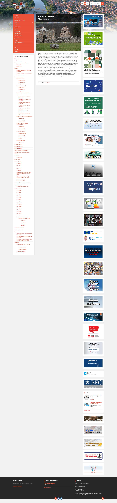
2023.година (19, 170)
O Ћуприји (17, 17)
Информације (46, 19)
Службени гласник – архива (22, 216)
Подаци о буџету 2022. (21, 179)
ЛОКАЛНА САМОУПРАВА (19, 20)
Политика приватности (17, 486)
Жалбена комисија (18, 60)
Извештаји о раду (22, 80)
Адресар (16, 47)
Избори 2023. (19, 66)
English (16, 51)
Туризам (93, 408)
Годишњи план (21, 87)
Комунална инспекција (21, 131)
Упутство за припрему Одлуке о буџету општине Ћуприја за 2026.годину (24, 240)
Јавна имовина (18, 35)
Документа (17, 31)
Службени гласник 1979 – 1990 (24, 218)
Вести (15, 24)
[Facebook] (58, 498)
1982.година (23, 225)
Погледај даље (87, 410)
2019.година (19, 163)
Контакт (16, 49)
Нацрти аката (17, 159)
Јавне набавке (17, 33)
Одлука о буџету (17, 161)
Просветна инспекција (21, 140)
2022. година (19, 208)
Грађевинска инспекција (21, 85)
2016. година (19, 197)
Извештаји (16, 68)
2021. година (19, 206)
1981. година (23, 223)
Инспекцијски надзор (18, 77)
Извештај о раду (22, 89)
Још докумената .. (47, 487)
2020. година (19, 204)
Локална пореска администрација (21, 150)
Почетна (40, 19)
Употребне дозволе (22, 249)
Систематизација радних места (22, 186)
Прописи (20, 138)
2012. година (19, 190)
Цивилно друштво (19, 42)
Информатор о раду (18, 146)
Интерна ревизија (17, 144)
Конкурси (16, 40)
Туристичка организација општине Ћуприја (96, 403)
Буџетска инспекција (21, 78)
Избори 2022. (19, 64)
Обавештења (17, 26)
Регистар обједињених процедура (23, 244)
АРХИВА (16, 44)
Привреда (16, 22)
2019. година (19, 202)
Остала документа (18, 184)
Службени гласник (18, 188)
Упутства (16, 231)
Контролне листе (22, 82)
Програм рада (21, 84)
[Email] (56, 498)
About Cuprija (47, 82)
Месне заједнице (17, 155)
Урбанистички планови (21, 251)
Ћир (85, 3)
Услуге (16, 29)
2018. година (19, 201)
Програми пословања (21, 74)
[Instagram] (61, 498)
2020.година (19, 165)
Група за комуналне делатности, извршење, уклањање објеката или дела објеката (24, 93)
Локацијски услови (22, 247)
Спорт (92, 399)
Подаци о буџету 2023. (21, 180)
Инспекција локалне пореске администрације (22, 124)
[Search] (102, 3)
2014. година (19, 194)
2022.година (19, 168)
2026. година (19, 215)
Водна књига (17, 58)
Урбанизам (16, 242)
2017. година (19, 199)
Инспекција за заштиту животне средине (24, 116)
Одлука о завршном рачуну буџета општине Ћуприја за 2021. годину (23, 177)
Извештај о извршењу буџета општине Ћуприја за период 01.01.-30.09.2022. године (24, 173)
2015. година (19, 195)
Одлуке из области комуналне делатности (22, 182)
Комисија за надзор (18, 148)
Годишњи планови (22, 133)
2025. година (19, 213)
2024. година (19, 211)
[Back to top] (103, 498)
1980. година (23, 222)
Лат (87, 3)
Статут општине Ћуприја (19, 227)
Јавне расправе (18, 38)
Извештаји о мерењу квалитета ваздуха (24, 73)
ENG (82, 3)
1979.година (23, 220)
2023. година (19, 209)
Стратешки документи (18, 229)
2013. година (19, 192)
